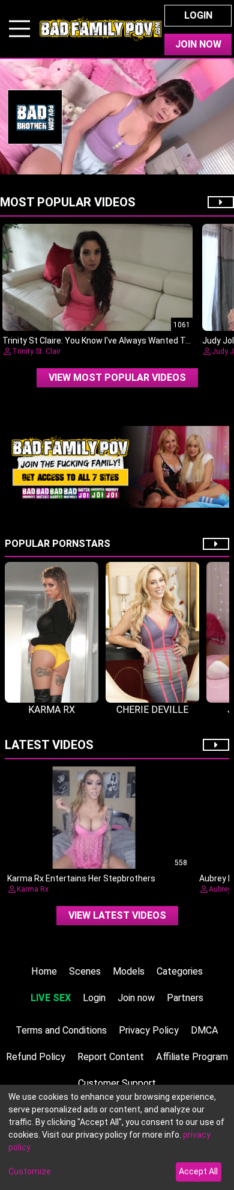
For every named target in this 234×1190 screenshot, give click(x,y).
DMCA (204, 1030)
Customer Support (117, 1083)
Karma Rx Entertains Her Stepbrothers (81, 878)
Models (129, 971)
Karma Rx (33, 889)
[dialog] (117, 1137)
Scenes (85, 971)
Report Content (110, 1056)
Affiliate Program (192, 1056)
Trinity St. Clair (36, 351)
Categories (180, 971)
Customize (29, 1171)
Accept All (198, 1171)
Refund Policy (35, 1056)
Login (198, 15)
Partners (185, 997)
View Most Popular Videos (117, 377)
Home (44, 971)
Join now (136, 997)
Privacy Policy (149, 1030)
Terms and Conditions (61, 1030)
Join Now (198, 44)
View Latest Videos (117, 915)
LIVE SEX (51, 997)
